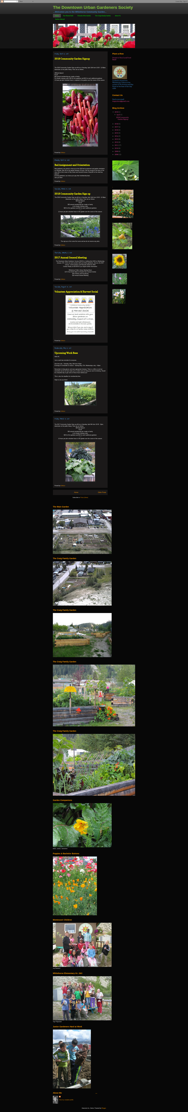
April (118, 115)
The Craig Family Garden (103, 15)
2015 (116, 133)
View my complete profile (66, 1100)
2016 (116, 130)
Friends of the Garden (84, 15)
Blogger (104, 1108)
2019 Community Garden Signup (72, 58)
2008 (116, 154)
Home (57, 15)
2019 (116, 112)
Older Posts (102, 492)
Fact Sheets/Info (68, 15)
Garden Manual (60, 19)
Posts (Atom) (84, 497)
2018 (116, 124)
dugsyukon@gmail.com (120, 101)
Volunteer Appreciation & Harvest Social (76, 291)
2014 (116, 136)
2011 (116, 145)
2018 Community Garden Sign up (72, 193)
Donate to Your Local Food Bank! (121, 58)
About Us (118, 15)
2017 (116, 127)
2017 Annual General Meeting (71, 257)
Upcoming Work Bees (66, 353)
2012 (116, 142)
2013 (116, 139)
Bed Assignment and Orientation (72, 165)
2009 (116, 151)
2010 (116, 148)
